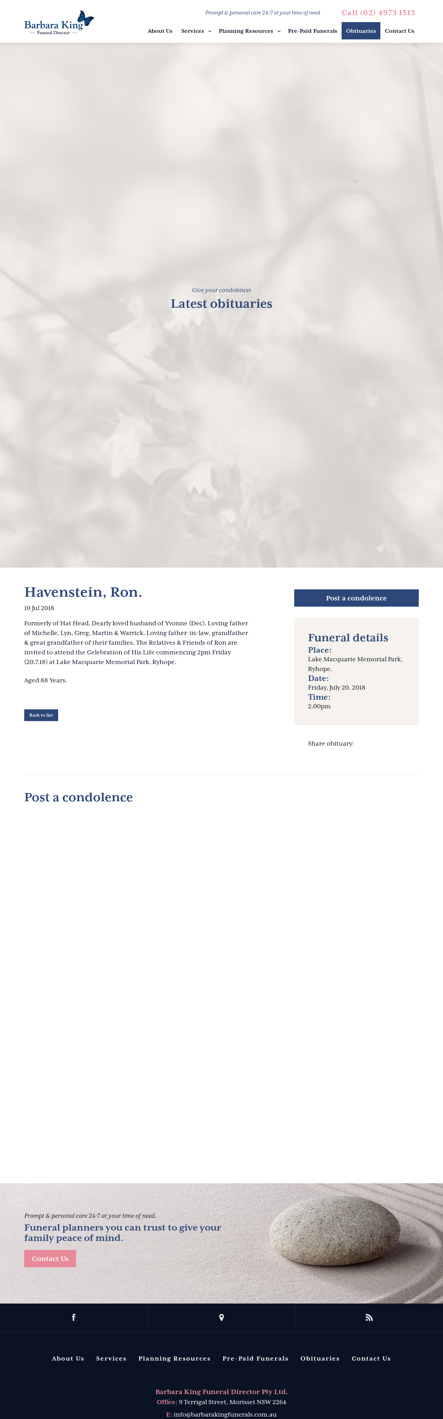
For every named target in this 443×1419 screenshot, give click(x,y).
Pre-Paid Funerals (312, 31)
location (222, 1317)
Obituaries (361, 31)
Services (192, 31)
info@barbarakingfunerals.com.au (225, 1414)
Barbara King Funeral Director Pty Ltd (59, 22)
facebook (74, 1317)
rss (369, 1317)
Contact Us (399, 31)
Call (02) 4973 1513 (378, 13)
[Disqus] (221, 897)
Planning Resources (246, 31)
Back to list (41, 715)
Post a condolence (356, 598)
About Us (160, 31)
